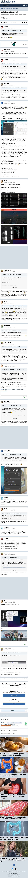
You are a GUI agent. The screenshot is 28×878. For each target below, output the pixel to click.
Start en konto (14, 695)
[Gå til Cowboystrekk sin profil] (2, 271)
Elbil (14, 724)
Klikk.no (18, 874)
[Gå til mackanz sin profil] (2, 498)
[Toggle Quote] (2, 30)
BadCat (6, 538)
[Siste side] (26, 22)
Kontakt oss (23, 871)
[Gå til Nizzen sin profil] (2, 181)
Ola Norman (7, 325)
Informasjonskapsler (13, 873)
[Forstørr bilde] (14, 127)
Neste (23, 22)
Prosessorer (8, 18)
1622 (20, 722)
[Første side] (1, 22)
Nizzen (3, 17)
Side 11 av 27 (14, 22)
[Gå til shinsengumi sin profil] (2, 50)
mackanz (6, 497)
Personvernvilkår (15, 871)
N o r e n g (6, 83)
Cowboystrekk (7, 270)
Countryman (4, 724)
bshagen (6, 26)
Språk (2, 871)
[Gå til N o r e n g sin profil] (2, 84)
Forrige (5, 22)
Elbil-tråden (4, 722)
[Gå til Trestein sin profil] (26, 723)
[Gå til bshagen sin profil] (2, 27)
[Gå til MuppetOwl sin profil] (2, 103)
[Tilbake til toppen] (14, 865)
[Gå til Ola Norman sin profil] (2, 326)
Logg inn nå (14, 703)
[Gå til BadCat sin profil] (2, 539)
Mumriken (5, 30)
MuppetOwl (7, 102)
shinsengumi (7, 49)
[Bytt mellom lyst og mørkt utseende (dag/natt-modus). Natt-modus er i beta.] (18, 873)
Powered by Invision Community (14, 876)
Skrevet (9, 27)
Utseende (8, 871)
